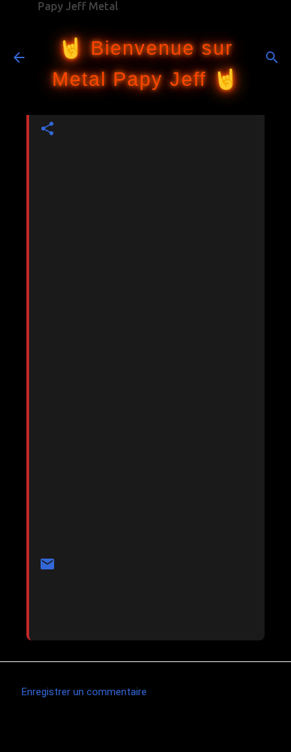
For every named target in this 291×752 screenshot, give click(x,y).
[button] (47, 129)
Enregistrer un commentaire (84, 692)
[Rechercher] (272, 57)
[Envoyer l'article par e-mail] (47, 569)
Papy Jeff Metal (78, 6)
